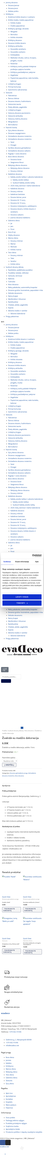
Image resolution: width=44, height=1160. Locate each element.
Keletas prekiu (13, 11)
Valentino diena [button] (14, 220)
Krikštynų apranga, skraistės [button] (18, 29)
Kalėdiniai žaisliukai (17, 194)
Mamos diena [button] (13, 238)
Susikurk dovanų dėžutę (15, 731)
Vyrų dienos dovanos (16, 130)
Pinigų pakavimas (12, 316)
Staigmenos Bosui (17, 162)
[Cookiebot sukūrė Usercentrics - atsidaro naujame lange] (32, 555)
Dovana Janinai (13, 5)
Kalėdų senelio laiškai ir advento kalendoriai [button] (26, 177)
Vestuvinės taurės (14, 104)
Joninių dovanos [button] (12, 2)
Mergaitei (13, 31)
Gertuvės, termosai (15, 276)
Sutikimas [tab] (7, 562)
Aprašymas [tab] (6, 785)
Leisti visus (22, 597)
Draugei (13, 145)
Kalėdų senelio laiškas (21, 180)
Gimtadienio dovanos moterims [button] (20, 139)
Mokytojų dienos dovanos (19, 168)
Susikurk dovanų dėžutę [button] (14, 267)
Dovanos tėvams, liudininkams (19, 101)
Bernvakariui (13, 124)
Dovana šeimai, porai (18, 197)
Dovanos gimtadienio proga (19, 773)
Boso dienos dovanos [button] (16, 156)
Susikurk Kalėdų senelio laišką (24, 183)
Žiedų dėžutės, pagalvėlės (17, 107)
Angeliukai (14, 75)
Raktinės (11, 279)
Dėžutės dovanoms (15, 293)
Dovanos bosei (15, 159)
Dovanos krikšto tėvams (17, 43)
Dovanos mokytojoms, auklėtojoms (23, 206)
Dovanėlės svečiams (17, 52)
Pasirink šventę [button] (11, 127)
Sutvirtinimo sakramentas (17, 90)
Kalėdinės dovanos (17, 188)
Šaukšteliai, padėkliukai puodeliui (20, 270)
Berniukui (14, 34)
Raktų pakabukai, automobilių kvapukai (22, 287)
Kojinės (10, 308)
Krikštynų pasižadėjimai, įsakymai (22, 72)
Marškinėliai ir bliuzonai (17, 299)
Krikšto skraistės (16, 37)
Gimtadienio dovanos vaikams (19, 151)
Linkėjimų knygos (14, 84)
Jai (11, 223)
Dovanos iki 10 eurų (17, 203)
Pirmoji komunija (14, 87)
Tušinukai (11, 281)
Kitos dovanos (13, 284)
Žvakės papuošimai (17, 26)
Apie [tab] (37, 562)
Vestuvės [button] (9, 93)
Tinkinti (21, 603)
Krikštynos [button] (9, 14)
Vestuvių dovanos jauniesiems (19, 113)
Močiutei (13, 247)
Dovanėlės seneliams (18, 49)
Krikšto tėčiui (15, 264)
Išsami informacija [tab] (22, 562)
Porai (12, 229)
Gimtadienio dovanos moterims (20, 136)
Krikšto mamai (15, 249)
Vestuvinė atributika (15, 116)
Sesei (12, 142)
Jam (11, 226)
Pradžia (4, 731)
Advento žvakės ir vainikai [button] (17, 311)
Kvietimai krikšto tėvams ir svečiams (21, 17)
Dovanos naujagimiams (16, 133)
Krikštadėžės (15, 55)
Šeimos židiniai (13, 98)
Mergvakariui (13, 122)
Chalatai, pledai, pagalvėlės (18, 305)
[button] (22, 321)
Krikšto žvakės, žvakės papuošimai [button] (20, 20)
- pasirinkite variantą (9, 910)
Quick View (6, 897)
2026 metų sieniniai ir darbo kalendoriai (25, 186)
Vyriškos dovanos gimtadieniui (19, 148)
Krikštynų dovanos (15, 40)
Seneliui (13, 261)
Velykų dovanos (14, 235)
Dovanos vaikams (16, 215)
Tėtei (12, 258)
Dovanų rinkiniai (16, 171)
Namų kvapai (13, 296)
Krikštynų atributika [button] (15, 46)
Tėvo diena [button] (12, 252)
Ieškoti (6, 681)
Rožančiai (13, 63)
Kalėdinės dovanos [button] (15, 174)
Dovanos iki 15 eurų (17, 200)
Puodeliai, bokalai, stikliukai (18, 273)
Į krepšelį (9, 765)
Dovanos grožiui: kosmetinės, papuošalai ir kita (25, 290)
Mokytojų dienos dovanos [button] (17, 165)
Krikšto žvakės (15, 23)
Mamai (12, 244)
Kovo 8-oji (12, 232)
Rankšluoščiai (13, 302)
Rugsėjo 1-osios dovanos (17, 154)
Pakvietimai (12, 95)
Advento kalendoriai (17, 313)
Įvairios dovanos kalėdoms (20, 218)
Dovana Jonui (13, 8)
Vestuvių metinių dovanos (17, 119)
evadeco (5, 1013)
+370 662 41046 (15, 1032)
